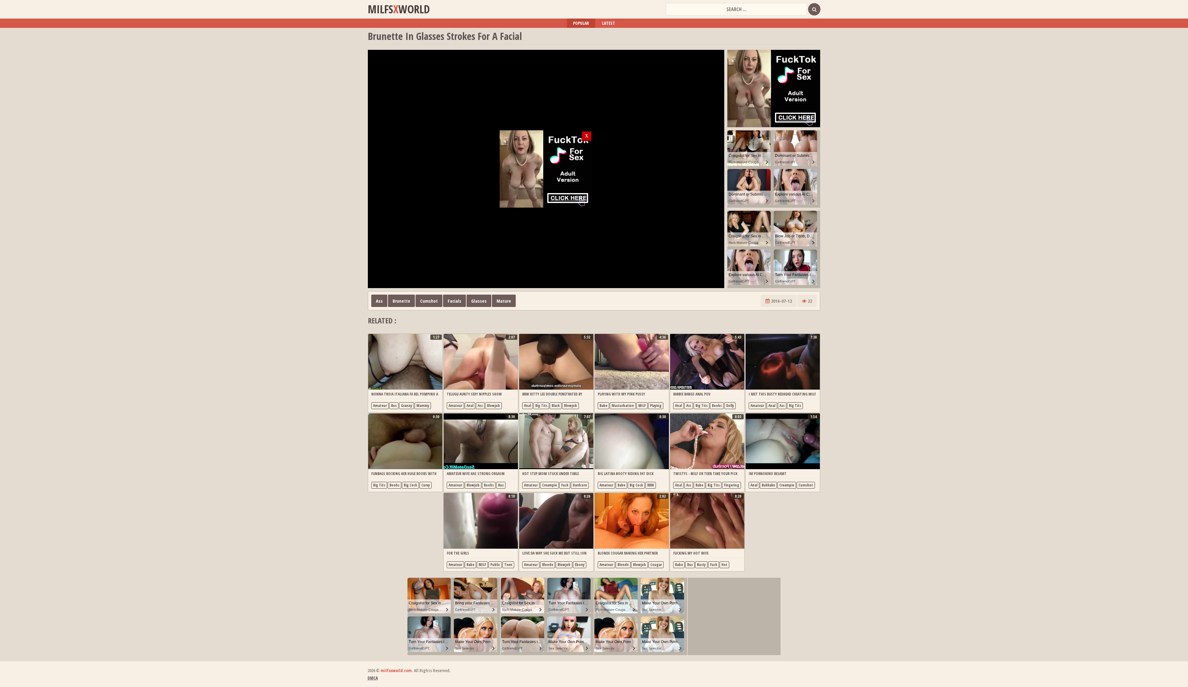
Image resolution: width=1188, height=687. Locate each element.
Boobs (717, 405)
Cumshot (429, 301)
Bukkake (768, 485)
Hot (724, 564)
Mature (504, 301)
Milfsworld (399, 9)
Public (495, 564)
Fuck (564, 485)
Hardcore (580, 485)
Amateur (380, 405)
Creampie (549, 485)
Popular (581, 23)
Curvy (425, 485)
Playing (655, 405)
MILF (642, 405)
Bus (394, 405)
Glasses (479, 301)
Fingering (731, 485)
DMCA (373, 678)
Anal (470, 405)
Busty (701, 564)
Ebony (579, 564)
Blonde (547, 564)
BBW (650, 485)
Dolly (730, 405)
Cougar (656, 564)
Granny (406, 405)
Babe (603, 405)
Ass (379, 301)
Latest (608, 23)
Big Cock (410, 485)
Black (556, 405)
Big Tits (541, 405)
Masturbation (623, 405)
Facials (454, 301)
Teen (508, 564)
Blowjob (493, 405)
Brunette (401, 301)
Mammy (422, 405)
